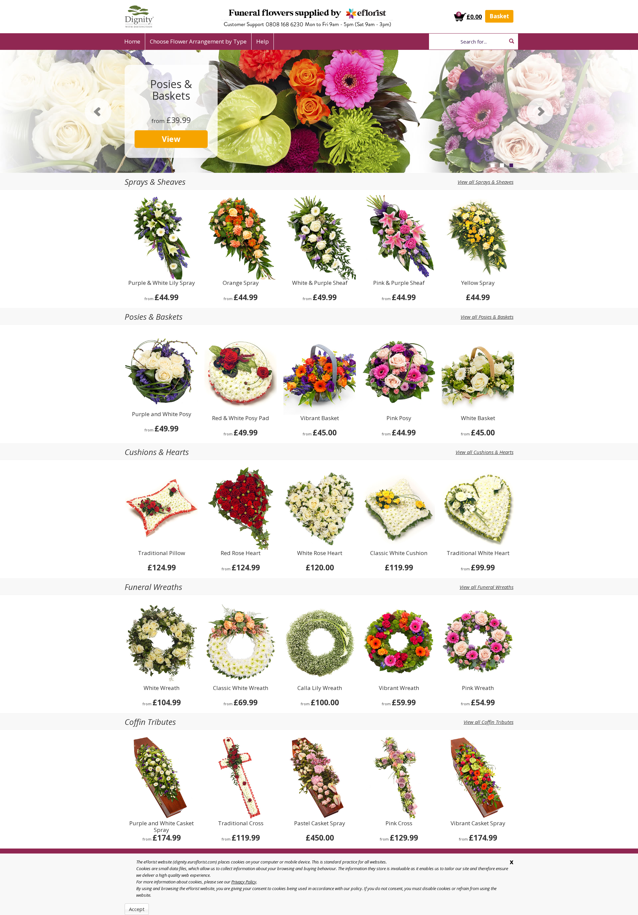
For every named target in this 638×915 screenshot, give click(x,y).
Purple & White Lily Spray (161, 283)
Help (262, 41)
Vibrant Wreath (399, 688)
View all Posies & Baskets (487, 316)
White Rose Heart (319, 553)
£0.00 (474, 17)
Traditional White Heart (478, 553)
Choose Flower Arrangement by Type (198, 41)
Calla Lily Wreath (319, 688)
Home (132, 41)
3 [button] (511, 165)
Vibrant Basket (319, 418)
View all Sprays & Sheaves (485, 181)
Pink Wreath (478, 688)
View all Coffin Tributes (488, 722)
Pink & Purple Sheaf (399, 283)
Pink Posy (398, 418)
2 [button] (502, 165)
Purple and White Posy (161, 414)
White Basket (478, 418)
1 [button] (492, 165)
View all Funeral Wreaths (486, 587)
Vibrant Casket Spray (478, 823)
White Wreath (161, 688)
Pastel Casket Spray (319, 823)
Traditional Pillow (161, 553)
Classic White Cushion (398, 553)
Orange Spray (241, 283)
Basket (499, 16)
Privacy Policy (243, 882)
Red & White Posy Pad (240, 418)
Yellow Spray (478, 283)
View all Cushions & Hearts (484, 452)
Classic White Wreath (240, 688)
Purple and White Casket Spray (161, 826)
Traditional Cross (241, 823)
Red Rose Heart (241, 553)
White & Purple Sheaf (320, 283)
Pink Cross (398, 823)
